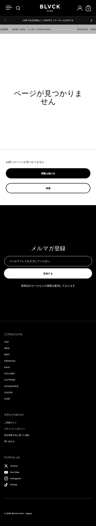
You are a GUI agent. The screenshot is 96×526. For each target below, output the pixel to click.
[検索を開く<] (18, 8)
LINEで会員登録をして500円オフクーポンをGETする (48, 20)
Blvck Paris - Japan (22, 513)
